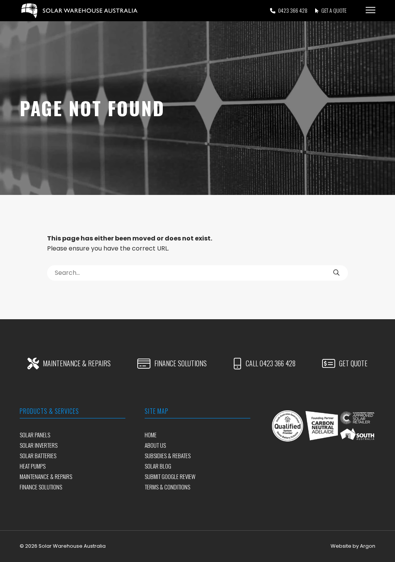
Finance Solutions (41, 486)
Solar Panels (35, 434)
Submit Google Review (170, 476)
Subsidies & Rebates (168, 455)
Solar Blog (158, 466)
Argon (367, 546)
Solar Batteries (38, 455)
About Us (155, 445)
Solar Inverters (38, 445)
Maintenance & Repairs (46, 476)
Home (151, 434)
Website (341, 546)
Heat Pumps (33, 466)
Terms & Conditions (167, 486)
